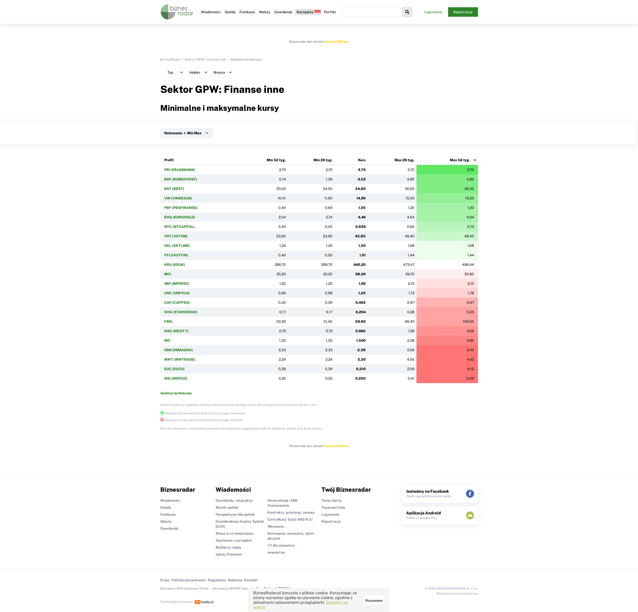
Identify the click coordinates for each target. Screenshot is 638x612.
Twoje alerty (331, 500)
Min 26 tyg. (323, 160)
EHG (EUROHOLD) (179, 217)
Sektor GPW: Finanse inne (205, 59)
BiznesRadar (170, 59)
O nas (164, 580)
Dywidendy (283, 12)
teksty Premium (229, 554)
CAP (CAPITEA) (177, 303)
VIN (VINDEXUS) (178, 198)
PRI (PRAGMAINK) (179, 170)
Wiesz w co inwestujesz (235, 533)
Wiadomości (211, 12)
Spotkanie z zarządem (234, 540)
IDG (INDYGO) (175, 378)
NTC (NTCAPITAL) (179, 227)
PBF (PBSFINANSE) (181, 208)
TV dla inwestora (281, 545)
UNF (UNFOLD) (177, 293)
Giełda (230, 12)
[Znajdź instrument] (407, 12)
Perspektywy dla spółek (235, 514)
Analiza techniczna (176, 393)
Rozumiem (374, 601)
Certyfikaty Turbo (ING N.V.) (290, 519)
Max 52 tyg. (460, 160)
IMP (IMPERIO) (176, 284)
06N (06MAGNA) (178, 350)
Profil (169, 160)
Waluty (264, 12)
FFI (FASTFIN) (176, 255)
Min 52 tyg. (276, 160)
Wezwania (275, 526)
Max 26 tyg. (404, 160)
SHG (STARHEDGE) (180, 312)
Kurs (362, 160)
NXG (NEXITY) (176, 331)
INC (167, 340)
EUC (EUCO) (174, 369)
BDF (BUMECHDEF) (180, 179)
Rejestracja (463, 12)
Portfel (330, 12)
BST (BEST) (174, 189)
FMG (168, 321)
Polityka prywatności (188, 580)
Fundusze (247, 12)
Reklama (235, 580)
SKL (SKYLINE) (177, 246)
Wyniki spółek (227, 507)
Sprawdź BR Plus (337, 41)
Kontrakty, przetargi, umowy (291, 512)
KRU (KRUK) (174, 265)
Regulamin (217, 580)
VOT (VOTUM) (176, 236)
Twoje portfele (333, 507)
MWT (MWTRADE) (179, 359)
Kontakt (251, 580)
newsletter (276, 552)
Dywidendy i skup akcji (234, 500)
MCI (167, 274)
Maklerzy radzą (228, 547)
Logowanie (433, 12)
